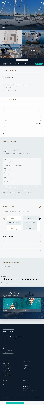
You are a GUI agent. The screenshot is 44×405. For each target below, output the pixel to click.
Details (19, 63)
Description (13, 63)
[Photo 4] (11, 51)
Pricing (30, 63)
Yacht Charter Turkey (7, 372)
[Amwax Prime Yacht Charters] (6, 2)
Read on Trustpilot (8, 352)
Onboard (25, 63)
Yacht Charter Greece (7, 365)
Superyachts (25, 370)
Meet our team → (26, 386)
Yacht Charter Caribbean (7, 375)
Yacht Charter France (7, 377)
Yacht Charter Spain (6, 370)
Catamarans (25, 365)
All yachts (25, 363)
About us (4, 382)
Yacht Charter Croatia (7, 367)
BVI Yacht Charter (6, 363)
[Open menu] (41, 2)
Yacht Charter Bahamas (7, 373)
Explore (4, 384)
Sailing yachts (26, 367)
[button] (40, 219)
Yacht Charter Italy (6, 368)
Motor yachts (25, 368)
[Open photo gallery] (22, 15)
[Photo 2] (11, 37)
